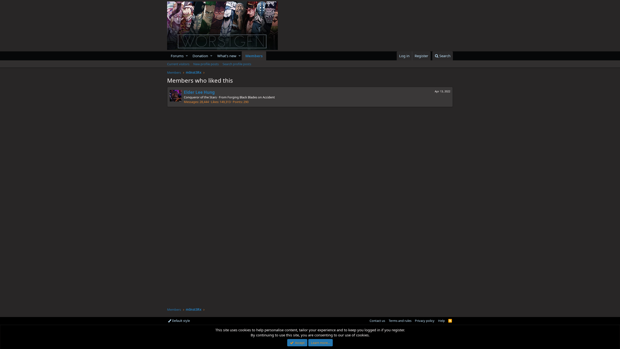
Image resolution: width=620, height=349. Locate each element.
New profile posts (206, 64)
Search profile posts (237, 64)
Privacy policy (424, 320)
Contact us (377, 320)
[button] (187, 55)
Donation (200, 55)
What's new (226, 55)
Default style (180, 320)
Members (254, 55)
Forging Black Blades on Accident (251, 97)
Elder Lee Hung (199, 92)
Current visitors (178, 64)
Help (441, 320)
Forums (177, 55)
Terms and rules (400, 320)
